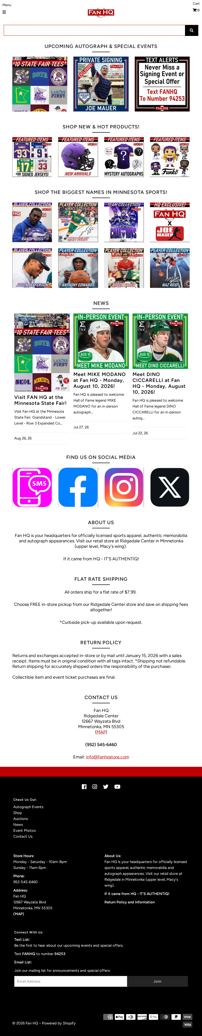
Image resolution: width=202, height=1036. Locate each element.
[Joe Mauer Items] (170, 222)
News (18, 824)
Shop (17, 813)
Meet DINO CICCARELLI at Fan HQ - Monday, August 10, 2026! (159, 383)
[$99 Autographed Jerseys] (32, 157)
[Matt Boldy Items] (78, 222)
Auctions (20, 818)
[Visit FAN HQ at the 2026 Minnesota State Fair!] (39, 84)
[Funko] (170, 157)
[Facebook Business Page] (78, 487)
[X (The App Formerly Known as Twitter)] (170, 487)
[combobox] (101, 30)
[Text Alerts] (162, 84)
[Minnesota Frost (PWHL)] (124, 222)
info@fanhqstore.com (107, 757)
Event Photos (24, 830)
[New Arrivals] (78, 157)
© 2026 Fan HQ (25, 1023)
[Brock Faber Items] (124, 268)
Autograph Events (28, 807)
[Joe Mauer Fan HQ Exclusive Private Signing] (100, 84)
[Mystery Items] (124, 157)
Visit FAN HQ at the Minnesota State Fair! (40, 400)
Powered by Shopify (59, 1023)
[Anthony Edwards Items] (78, 268)
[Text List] (32, 487)
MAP (101, 732)
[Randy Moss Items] (32, 222)
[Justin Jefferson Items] (32, 268)
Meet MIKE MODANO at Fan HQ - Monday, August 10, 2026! (99, 380)
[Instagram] (124, 487)
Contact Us (23, 836)
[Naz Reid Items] (170, 268)
